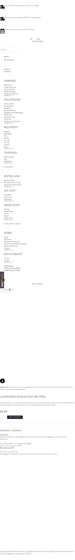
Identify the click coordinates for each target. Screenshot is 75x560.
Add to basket (15, 417)
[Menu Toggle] (4, 66)
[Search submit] (4, 53)
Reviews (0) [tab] (16, 430)
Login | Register (37, 284)
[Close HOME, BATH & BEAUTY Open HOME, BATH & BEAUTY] (8, 227)
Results (6, 56)
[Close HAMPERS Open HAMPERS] (8, 75)
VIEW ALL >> (9, 95)
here (23, 389)
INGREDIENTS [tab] (5, 430)
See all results (9, 60)
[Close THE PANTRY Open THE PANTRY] (8, 170)
